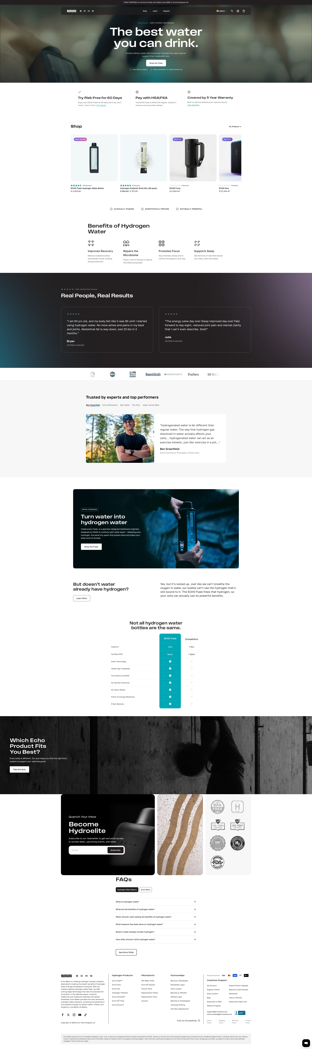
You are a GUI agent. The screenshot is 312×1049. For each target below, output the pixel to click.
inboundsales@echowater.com (219, 1014)
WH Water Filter (147, 981)
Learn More (81, 598)
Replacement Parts (149, 997)
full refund (101, 105)
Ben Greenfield (93, 405)
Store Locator (176, 989)
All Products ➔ (235, 126)
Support (166, 11)
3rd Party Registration (180, 1009)
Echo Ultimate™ (118, 997)
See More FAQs (126, 952)
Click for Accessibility (187, 1020)
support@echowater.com (217, 1012)
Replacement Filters (149, 993)
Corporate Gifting (178, 1005)
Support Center (213, 990)
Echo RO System (148, 985)
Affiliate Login (176, 997)
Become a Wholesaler (179, 981)
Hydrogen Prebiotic (120, 993)
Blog (209, 998)
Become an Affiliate (179, 993)
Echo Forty (116, 985)
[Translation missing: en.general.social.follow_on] (62, 1014)
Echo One (116, 989)
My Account (212, 986)
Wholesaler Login (178, 985)
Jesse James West (150, 405)
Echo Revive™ (118, 1005)
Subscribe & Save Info (238, 1002)
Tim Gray (136, 405)
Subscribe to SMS (214, 1002)
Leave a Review (235, 998)
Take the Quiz (19, 769)
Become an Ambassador (180, 1001)
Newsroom (233, 994)
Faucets (144, 1001)
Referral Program (214, 1006)
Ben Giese (124, 405)
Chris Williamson (110, 405)
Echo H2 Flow (118, 1001)
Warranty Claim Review (238, 990)
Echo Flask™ (117, 981)
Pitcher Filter (146, 989)
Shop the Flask (156, 63)
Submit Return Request (238, 986)
